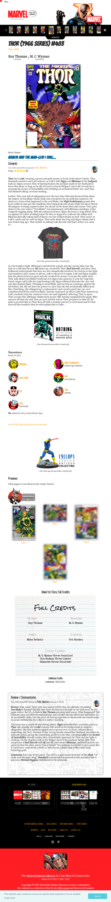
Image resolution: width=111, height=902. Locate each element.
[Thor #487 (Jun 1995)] (84, 29)
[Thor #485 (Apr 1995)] (68, 29)
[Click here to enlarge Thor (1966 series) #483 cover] (53, 147)
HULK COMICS (52, 823)
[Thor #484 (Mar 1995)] (60, 29)
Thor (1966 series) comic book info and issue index (28, 424)
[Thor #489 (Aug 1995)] (100, 29)
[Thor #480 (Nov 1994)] (28, 29)
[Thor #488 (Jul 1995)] (92, 29)
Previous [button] (6, 30)
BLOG (43, 829)
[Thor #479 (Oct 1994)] (20, 29)
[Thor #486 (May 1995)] (76, 29)
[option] (12, 30)
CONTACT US (75, 829)
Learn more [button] (9, 898)
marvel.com (71, 836)
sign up (39, 836)
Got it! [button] (98, 896)
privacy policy (49, 836)
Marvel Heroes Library (41, 875)
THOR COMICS (81, 823)
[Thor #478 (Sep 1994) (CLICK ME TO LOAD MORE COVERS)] (12, 29)
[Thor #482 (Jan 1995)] (44, 29)
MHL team (63, 888)
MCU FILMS (52, 829)
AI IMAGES (34, 829)
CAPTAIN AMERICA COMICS (33, 823)
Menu (6, 1)
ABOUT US (64, 829)
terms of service (60, 836)
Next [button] (105, 30)
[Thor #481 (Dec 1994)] (36, 29)
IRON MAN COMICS (66, 823)
